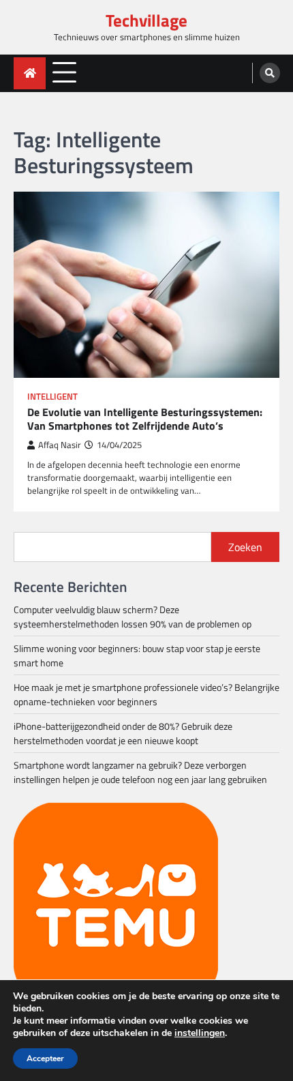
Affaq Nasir (59, 445)
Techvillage (146, 20)
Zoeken (245, 547)
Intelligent (52, 396)
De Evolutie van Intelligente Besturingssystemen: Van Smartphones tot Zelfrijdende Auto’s (144, 419)
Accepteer (45, 1058)
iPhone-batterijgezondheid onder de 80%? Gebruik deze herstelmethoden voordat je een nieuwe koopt (123, 733)
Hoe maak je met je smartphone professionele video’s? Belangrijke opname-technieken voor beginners (146, 694)
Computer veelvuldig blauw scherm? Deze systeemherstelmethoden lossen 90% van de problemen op (132, 616)
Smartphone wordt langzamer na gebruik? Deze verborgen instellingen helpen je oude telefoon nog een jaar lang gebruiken (140, 772)
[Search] (270, 73)
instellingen (199, 1033)
